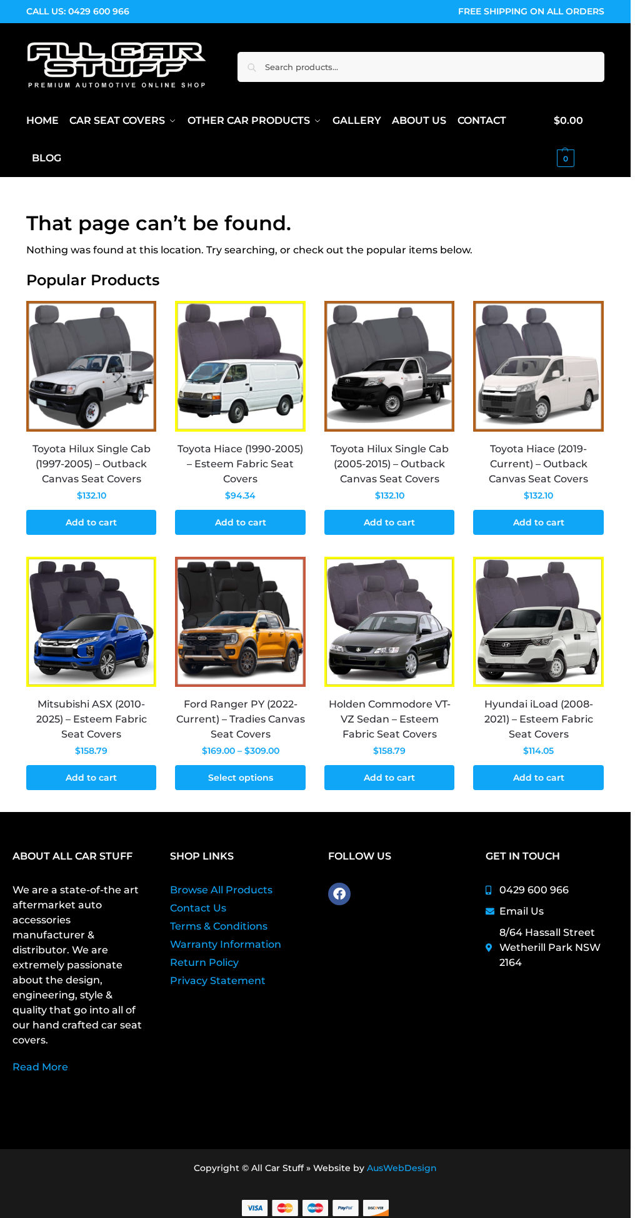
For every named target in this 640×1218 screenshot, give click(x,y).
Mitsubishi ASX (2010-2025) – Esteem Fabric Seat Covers (91, 719)
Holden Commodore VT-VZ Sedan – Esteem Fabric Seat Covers (390, 719)
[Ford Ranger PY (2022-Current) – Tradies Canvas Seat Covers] (240, 622)
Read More (40, 1067)
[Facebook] (339, 894)
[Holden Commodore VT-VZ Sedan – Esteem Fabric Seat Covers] (389, 622)
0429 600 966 (98, 11)
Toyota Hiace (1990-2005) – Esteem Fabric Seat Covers (240, 464)
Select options (240, 777)
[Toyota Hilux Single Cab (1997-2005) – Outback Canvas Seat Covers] (91, 366)
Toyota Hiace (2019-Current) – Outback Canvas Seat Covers (538, 464)
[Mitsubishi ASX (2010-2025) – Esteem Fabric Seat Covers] (91, 622)
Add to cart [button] (91, 522)
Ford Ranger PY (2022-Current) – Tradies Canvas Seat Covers (240, 719)
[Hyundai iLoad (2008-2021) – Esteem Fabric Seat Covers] (538, 622)
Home (40, 193)
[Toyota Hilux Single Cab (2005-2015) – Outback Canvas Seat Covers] (389, 366)
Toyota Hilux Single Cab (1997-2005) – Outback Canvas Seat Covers (91, 464)
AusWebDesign (402, 1168)
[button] (579, 139)
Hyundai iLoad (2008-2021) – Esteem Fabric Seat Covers (538, 719)
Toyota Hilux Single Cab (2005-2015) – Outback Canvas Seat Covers (390, 464)
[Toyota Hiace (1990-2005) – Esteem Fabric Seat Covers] (240, 366)
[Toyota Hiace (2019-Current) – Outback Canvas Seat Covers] (538, 366)
